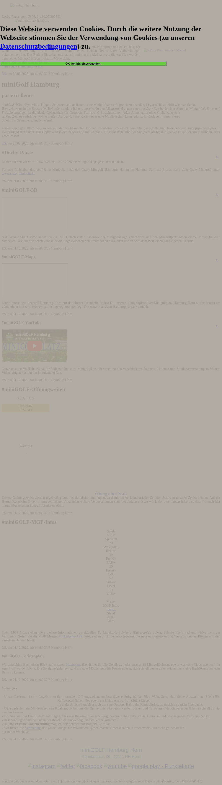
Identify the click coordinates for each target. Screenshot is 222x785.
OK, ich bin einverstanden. (83, 63)
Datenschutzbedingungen (38, 46)
